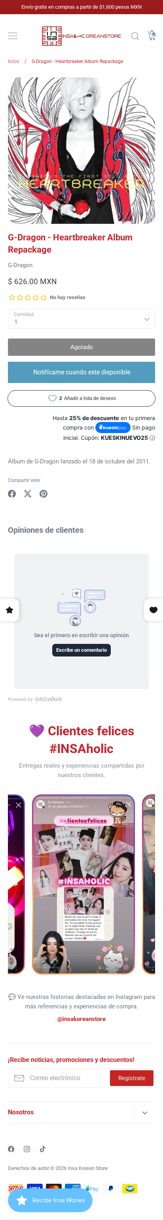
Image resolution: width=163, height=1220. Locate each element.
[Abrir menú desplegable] (144, 1113)
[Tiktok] (43, 1149)
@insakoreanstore (81, 1019)
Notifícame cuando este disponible (81, 372)
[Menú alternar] (12, 36)
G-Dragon (20, 265)
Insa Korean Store (88, 1168)
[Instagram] (27, 1149)
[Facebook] (11, 1149)
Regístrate (131, 1078)
